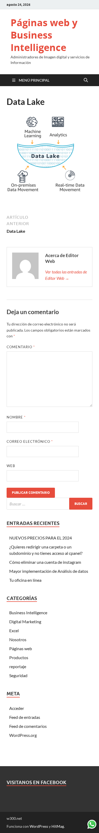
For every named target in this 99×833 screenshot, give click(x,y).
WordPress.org (23, 735)
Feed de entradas (24, 717)
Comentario (21, 347)
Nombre (16, 417)
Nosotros (17, 639)
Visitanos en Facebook (36, 782)
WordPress (39, 826)
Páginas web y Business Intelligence (44, 35)
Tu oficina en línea (25, 580)
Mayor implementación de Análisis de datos (48, 571)
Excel (14, 630)
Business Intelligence (28, 612)
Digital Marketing (25, 621)
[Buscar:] (49, 504)
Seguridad (18, 675)
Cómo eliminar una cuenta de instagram (45, 562)
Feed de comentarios (28, 726)
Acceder (16, 708)
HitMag (57, 826)
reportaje (17, 666)
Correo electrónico (30, 441)
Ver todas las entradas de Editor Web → (66, 275)
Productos (18, 657)
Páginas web (20, 648)
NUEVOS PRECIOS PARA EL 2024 (40, 537)
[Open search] (86, 80)
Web (11, 466)
